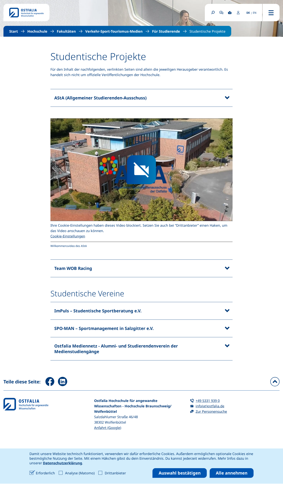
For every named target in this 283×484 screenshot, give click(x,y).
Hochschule (37, 31)
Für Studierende (166, 31)
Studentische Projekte (207, 31)
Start (13, 31)
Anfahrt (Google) (107, 427)
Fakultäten (66, 31)
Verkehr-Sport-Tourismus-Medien (114, 31)
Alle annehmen (231, 473)
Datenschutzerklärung (62, 463)
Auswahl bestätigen (180, 473)
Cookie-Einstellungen (67, 236)
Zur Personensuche (211, 411)
